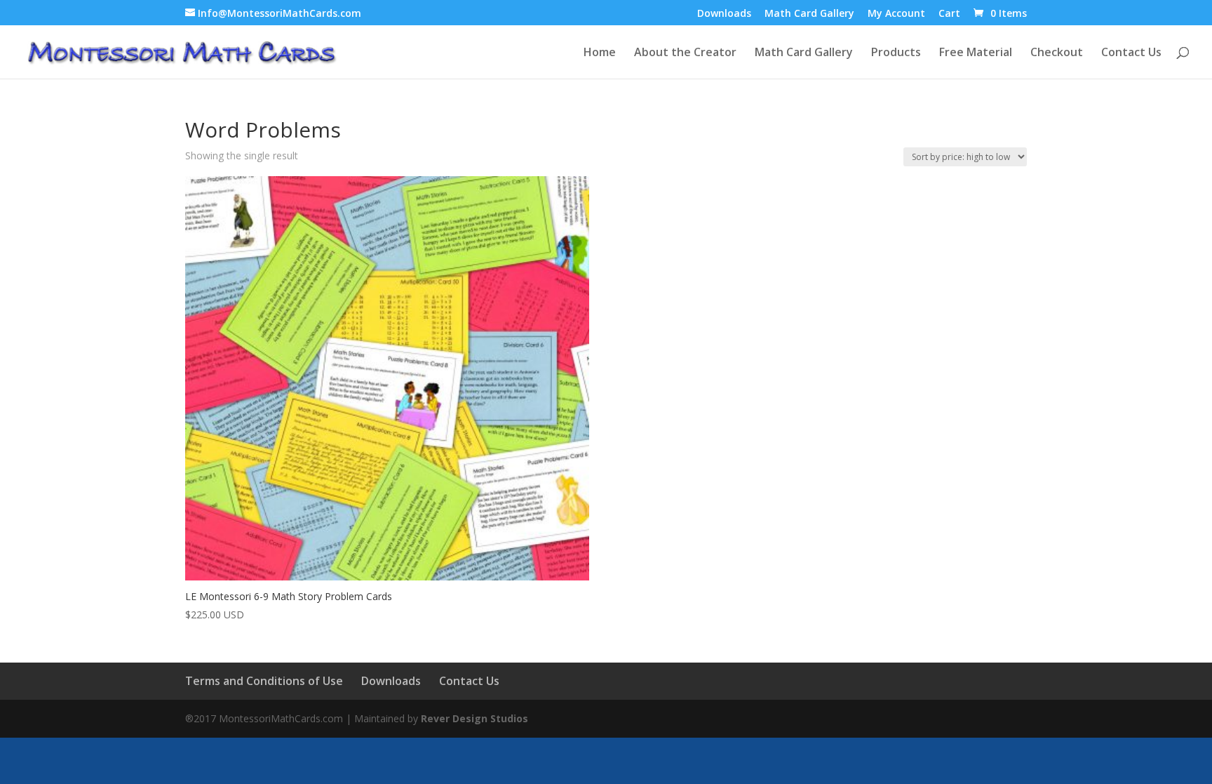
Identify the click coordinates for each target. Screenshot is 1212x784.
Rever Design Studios (474, 718)
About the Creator (685, 53)
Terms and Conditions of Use (264, 681)
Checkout (1056, 53)
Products (896, 53)
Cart (949, 14)
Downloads (724, 14)
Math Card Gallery (809, 14)
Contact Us (1131, 53)
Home (600, 53)
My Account (896, 14)
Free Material (975, 53)
